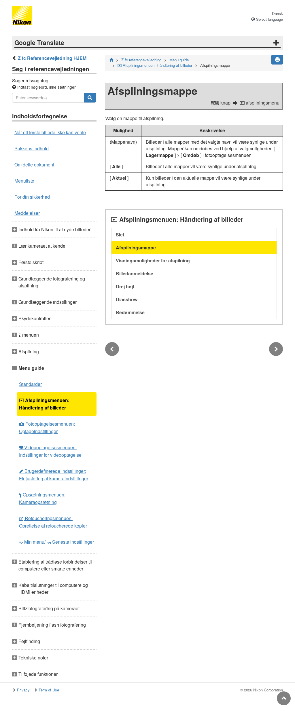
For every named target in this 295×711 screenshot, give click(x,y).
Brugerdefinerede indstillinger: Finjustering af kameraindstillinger (53, 475)
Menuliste (24, 180)
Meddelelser (27, 213)
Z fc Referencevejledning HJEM (52, 58)
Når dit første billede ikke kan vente (50, 132)
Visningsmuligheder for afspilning (153, 260)
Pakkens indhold (31, 148)
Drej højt (125, 286)
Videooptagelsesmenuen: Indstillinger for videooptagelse (50, 451)
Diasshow (126, 299)
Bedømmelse (130, 312)
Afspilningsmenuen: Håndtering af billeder (44, 404)
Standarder (30, 384)
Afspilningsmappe (136, 247)
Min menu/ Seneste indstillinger (56, 542)
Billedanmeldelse (134, 273)
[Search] (90, 98)
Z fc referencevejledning (141, 59)
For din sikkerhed (32, 197)
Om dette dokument (34, 164)
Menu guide (179, 59)
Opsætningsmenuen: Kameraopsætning (42, 498)
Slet (120, 234)
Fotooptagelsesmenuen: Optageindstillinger (47, 427)
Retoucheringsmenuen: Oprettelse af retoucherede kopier (53, 522)
